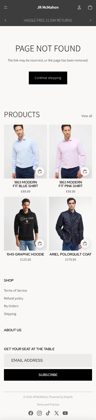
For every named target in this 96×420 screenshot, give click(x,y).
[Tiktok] (48, 413)
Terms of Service (15, 290)
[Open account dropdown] (79, 7)
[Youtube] (65, 413)
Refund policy (13, 298)
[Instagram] (39, 413)
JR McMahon (40, 397)
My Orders (11, 306)
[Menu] (5, 7)
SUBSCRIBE (48, 375)
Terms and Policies (48, 404)
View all (86, 116)
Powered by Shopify (61, 397)
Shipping (10, 314)
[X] (57, 413)
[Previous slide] (5, 20)
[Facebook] (31, 413)
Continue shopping (48, 77)
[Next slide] (90, 20)
